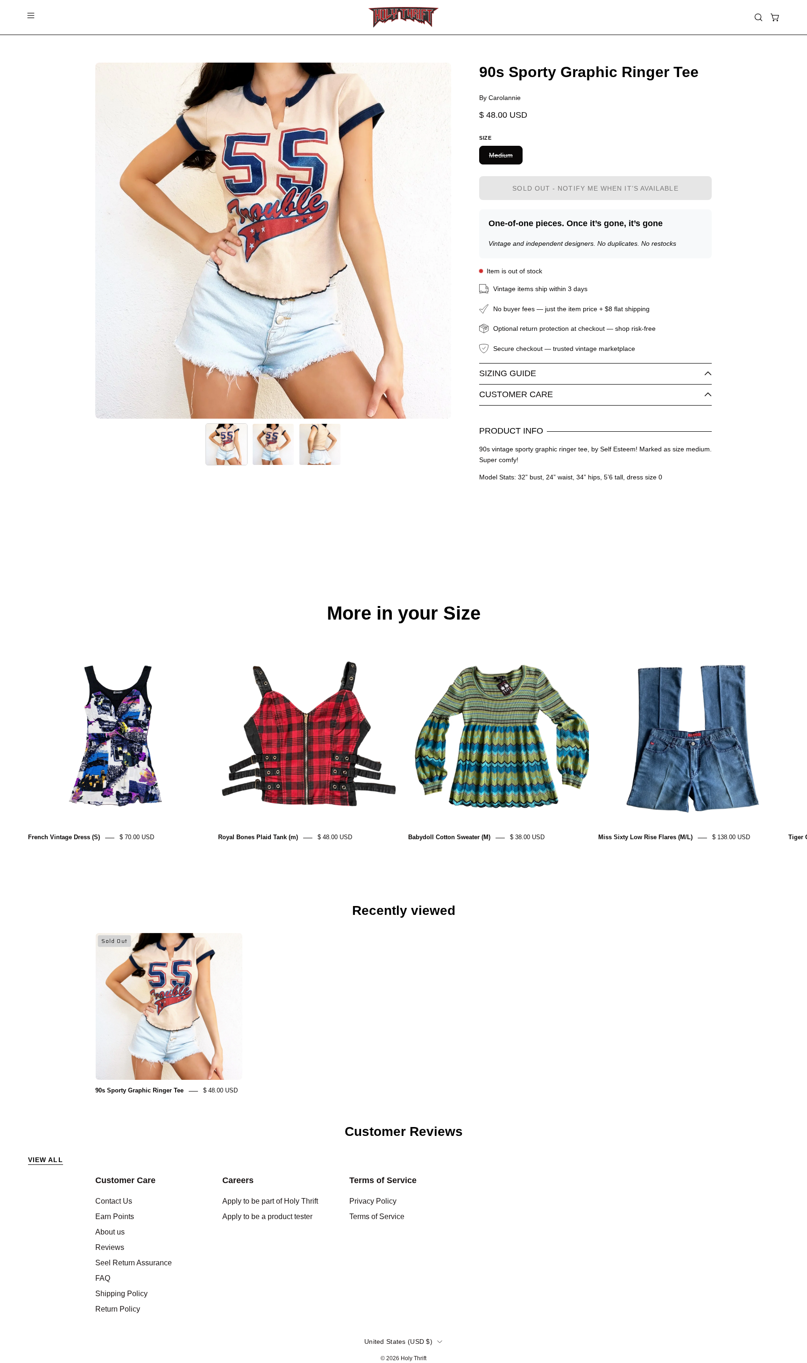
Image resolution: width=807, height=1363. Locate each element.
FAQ (102, 1278)
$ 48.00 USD (335, 837)
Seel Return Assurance (133, 1263)
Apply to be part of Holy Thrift (270, 1201)
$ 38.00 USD (527, 837)
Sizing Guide (507, 373)
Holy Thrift (413, 1358)
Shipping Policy (121, 1294)
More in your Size (404, 613)
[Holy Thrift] (403, 17)
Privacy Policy (372, 1201)
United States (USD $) (398, 1341)
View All (45, 1159)
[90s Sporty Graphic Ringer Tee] (226, 444)
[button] (758, 17)
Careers (238, 1180)
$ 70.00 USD (137, 837)
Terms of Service (383, 1180)
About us (110, 1232)
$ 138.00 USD (731, 837)
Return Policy (117, 1309)
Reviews (109, 1247)
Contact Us (113, 1201)
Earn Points (114, 1216)
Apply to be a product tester (267, 1216)
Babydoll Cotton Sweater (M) (449, 837)
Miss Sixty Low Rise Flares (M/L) (645, 837)
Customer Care (516, 394)
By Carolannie (500, 97)
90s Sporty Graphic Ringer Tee (139, 1090)
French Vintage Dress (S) (64, 837)
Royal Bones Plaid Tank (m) (258, 837)
